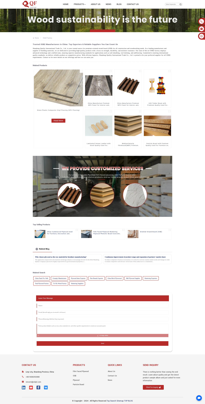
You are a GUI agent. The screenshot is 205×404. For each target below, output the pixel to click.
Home (37, 38)
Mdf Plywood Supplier (133, 278)
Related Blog (44, 249)
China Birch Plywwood (115, 278)
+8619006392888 (33, 377)
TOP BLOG (128, 401)
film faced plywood (81, 371)
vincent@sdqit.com (33, 382)
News (110, 380)
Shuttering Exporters (150, 278)
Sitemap (120, 401)
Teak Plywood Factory (42, 283)
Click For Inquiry (152, 387)
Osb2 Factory (47, 38)
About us (111, 371)
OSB (74, 376)
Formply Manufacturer (59, 278)
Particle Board (78, 384)
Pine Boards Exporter (96, 278)
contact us (112, 376)
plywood (76, 380)
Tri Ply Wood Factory (60, 283)
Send (102, 343)
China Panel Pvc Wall (41, 278)
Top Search (111, 401)
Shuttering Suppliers (77, 283)
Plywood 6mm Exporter (78, 278)
